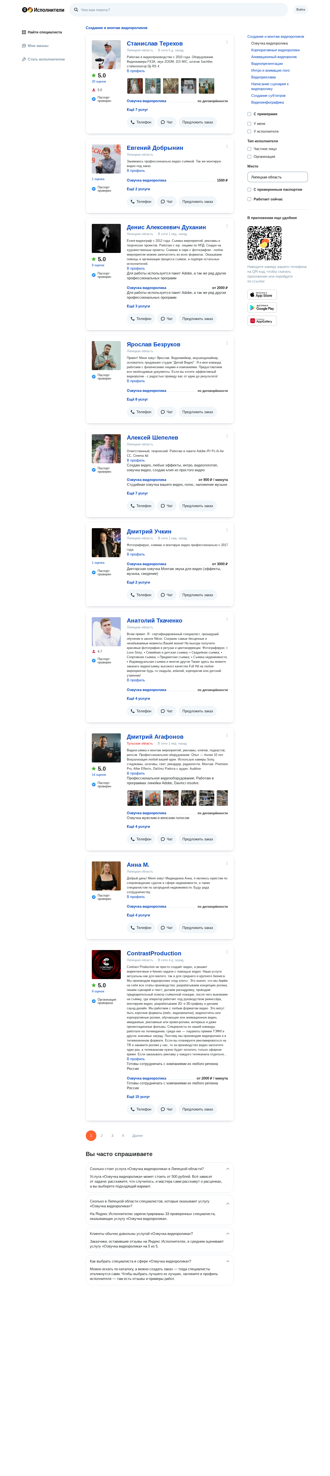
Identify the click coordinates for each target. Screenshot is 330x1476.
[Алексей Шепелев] (106, 448)
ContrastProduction (154, 953)
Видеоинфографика (267, 102)
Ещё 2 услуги (138, 189)
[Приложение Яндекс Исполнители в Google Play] (262, 308)
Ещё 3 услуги (138, 306)
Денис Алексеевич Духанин (166, 227)
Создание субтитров (268, 95)
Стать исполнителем (46, 59)
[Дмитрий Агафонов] (106, 747)
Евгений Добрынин (155, 148)
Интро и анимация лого (270, 70)
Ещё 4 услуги (138, 698)
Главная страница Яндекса (24, 9)
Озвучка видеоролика (146, 101)
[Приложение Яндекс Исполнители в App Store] (262, 294)
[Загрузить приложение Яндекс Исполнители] (277, 243)
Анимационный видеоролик (274, 57)
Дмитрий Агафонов (155, 736)
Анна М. (138, 864)
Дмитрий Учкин (149, 531)
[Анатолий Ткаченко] (106, 631)
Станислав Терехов (155, 43)
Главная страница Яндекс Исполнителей (43, 9)
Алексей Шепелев (152, 437)
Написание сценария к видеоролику (270, 86)
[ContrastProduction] (106, 964)
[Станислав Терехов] (106, 54)
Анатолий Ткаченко (154, 620)
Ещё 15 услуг (138, 1097)
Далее (137, 1136)
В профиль (136, 71)
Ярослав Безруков (153, 344)
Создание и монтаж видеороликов (275, 36)
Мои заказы (38, 46)
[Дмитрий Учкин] (106, 542)
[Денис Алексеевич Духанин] (106, 238)
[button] (141, 122)
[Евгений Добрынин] (106, 159)
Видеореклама (263, 77)
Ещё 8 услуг (137, 399)
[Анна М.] (106, 875)
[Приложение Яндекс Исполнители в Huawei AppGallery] (262, 321)
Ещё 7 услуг (137, 109)
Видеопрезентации (267, 63)
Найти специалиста (45, 32)
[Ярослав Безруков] (106, 355)
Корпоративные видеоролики (275, 50)
